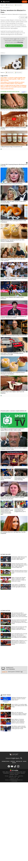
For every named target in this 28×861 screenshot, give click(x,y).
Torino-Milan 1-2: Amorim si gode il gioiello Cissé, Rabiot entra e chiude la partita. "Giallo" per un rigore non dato (13, 79)
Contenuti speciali (6, 761)
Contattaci (12, 761)
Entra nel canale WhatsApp (15, 45)
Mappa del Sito (19, 761)
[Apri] (1, 1)
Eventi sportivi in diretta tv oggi (15, 671)
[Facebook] (9, 767)
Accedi (24, 1)
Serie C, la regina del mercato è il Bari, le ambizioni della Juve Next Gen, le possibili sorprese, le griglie (13, 86)
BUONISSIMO (12, 774)
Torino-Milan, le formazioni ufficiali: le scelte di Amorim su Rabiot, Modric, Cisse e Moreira (12, 82)
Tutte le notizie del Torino (7, 88)
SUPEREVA (16, 774)
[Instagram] (18, 767)
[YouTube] (12, 767)
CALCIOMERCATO (6, 7)
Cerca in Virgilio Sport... (13, 758)
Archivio (14, 762)
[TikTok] (15, 767)
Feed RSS (24, 761)
